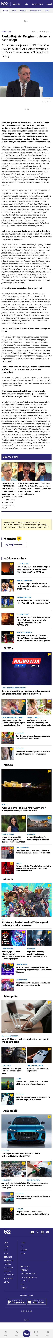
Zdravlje (6, 31)
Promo (18, 1079)
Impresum (24, 1270)
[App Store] (36, 1302)
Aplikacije (25, 1281)
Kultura (7, 1264)
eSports (7, 1271)
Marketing (25, 1266)
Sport (6, 1246)
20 (11, 615)
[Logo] (4, 4)
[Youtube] (47, 1232)
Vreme (23, 1253)
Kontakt (24, 1288)
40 (11, 581)
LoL (2, 919)
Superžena (8, 1268)
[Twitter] (37, 1232)
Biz (5, 1250)
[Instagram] (42, 1232)
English (24, 1250)
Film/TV (4, 805)
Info (6, 1243)
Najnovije (16, 4)
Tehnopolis (9, 1275)
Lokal (6, 1282)
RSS (22, 1284)
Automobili (8, 1278)
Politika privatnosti (29, 1277)
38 (19, 538)
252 (12, 633)
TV (21, 1246)
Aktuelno (20, 733)
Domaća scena (7, 949)
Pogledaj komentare (14, 544)
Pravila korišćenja (28, 1274)
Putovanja (8, 1261)
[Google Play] (16, 1302)
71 (11, 564)
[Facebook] (32, 1232)
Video (23, 1243)
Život (6, 1253)
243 (12, 598)
